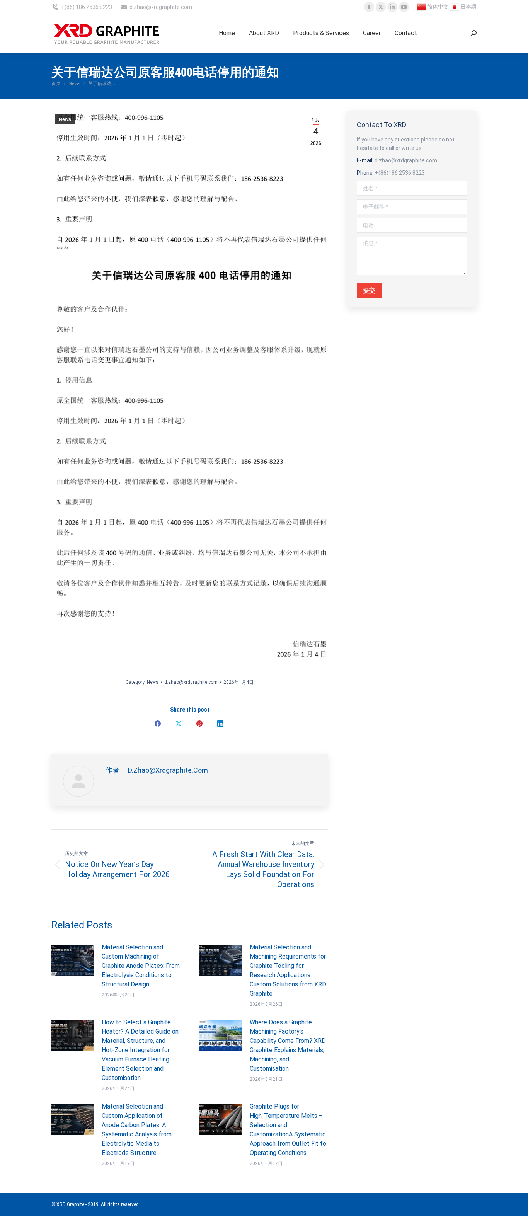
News (65, 119)
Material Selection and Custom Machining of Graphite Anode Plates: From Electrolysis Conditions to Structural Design (141, 966)
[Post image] (72, 960)
